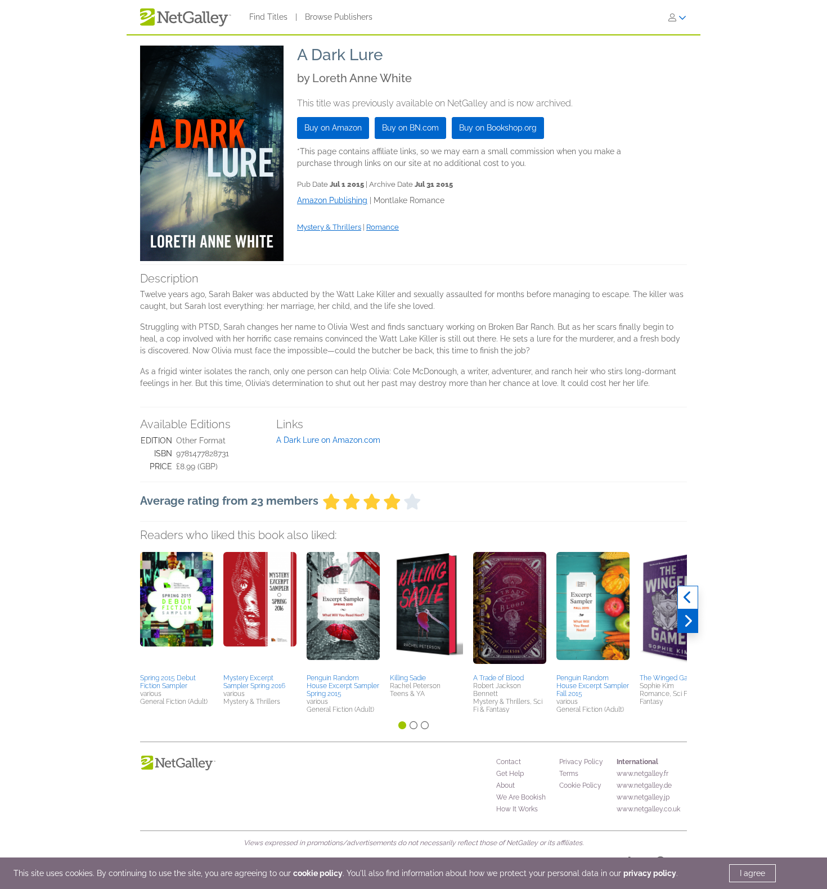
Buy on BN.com (410, 127)
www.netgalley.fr (642, 774)
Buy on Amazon (333, 127)
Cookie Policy (580, 785)
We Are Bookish (521, 797)
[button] (176, 611)
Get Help (510, 774)
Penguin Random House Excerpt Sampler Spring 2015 (343, 686)
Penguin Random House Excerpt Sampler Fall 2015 (592, 686)
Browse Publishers (338, 16)
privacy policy (649, 873)
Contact (508, 762)
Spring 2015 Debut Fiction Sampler (168, 682)
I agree (752, 873)
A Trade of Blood (498, 678)
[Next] (687, 621)
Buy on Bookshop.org (498, 127)
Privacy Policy (581, 762)
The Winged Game (669, 678)
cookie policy (318, 873)
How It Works (517, 809)
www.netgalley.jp (643, 797)
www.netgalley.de (644, 785)
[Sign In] (677, 17)
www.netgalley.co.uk (648, 809)
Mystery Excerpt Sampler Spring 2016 (254, 682)
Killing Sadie (408, 678)
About (505, 785)
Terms (568, 774)
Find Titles (268, 16)
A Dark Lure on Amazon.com (328, 439)
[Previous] (687, 597)
